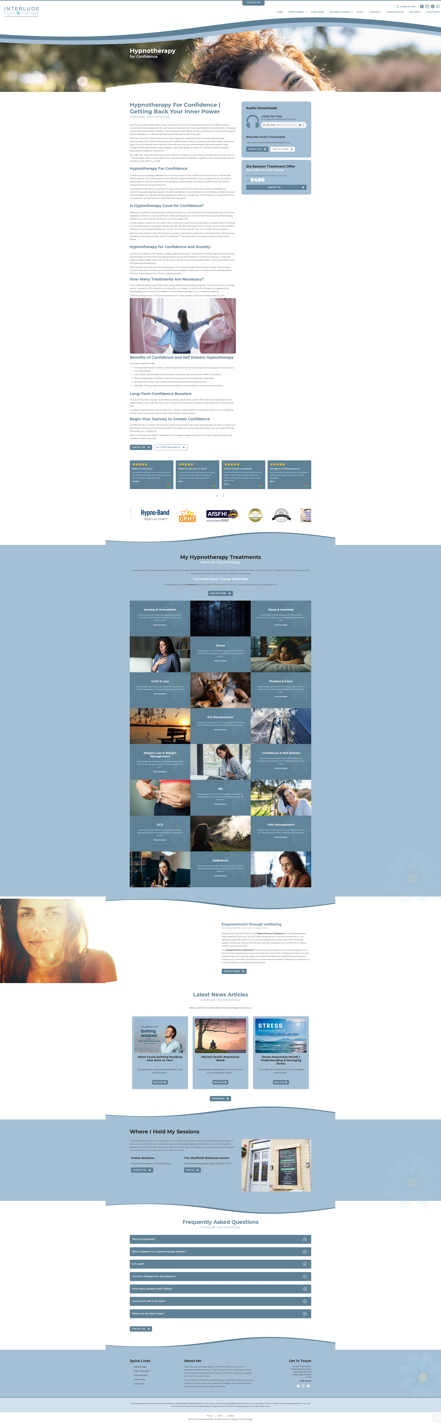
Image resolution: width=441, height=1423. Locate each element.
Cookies (231, 1416)
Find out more (232, 971)
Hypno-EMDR (317, 12)
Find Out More (280, 149)
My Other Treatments (168, 447)
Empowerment (140, 1375)
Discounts (415, 12)
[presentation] (217, 495)
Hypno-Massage (395, 12)
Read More (158, 1082)
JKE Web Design (246, 1419)
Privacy (210, 1416)
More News (218, 1098)
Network (191, 584)
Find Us (190, 1170)
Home (280, 12)
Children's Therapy (339, 12)
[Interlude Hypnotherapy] (22, 17)
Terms (220, 1416)
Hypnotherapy (296, 12)
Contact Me (253, 2)
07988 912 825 (305, 1381)
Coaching (374, 12)
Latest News (433, 12)
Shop (360, 12)
